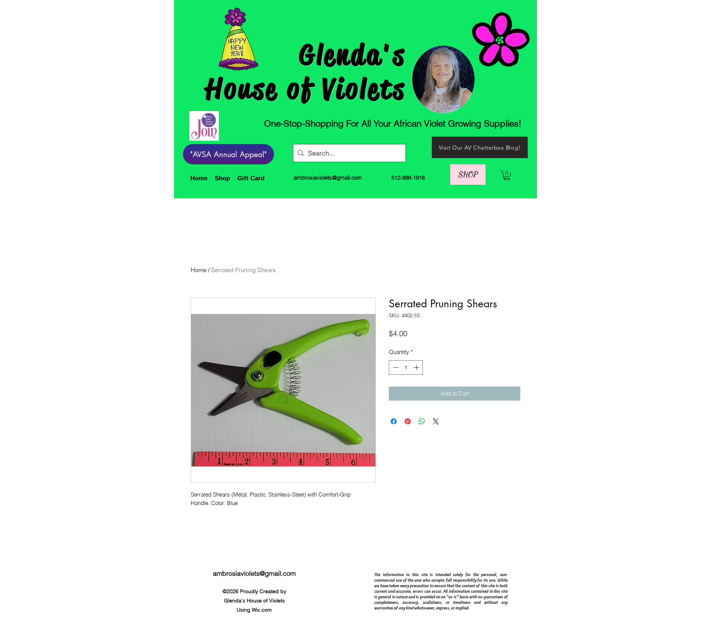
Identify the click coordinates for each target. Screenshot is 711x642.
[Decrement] (395, 367)
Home (199, 270)
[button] (467, 174)
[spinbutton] (406, 367)
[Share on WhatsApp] (421, 421)
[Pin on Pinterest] (407, 421)
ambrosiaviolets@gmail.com (328, 177)
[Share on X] (435, 421)
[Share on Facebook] (393, 421)
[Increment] (417, 367)
